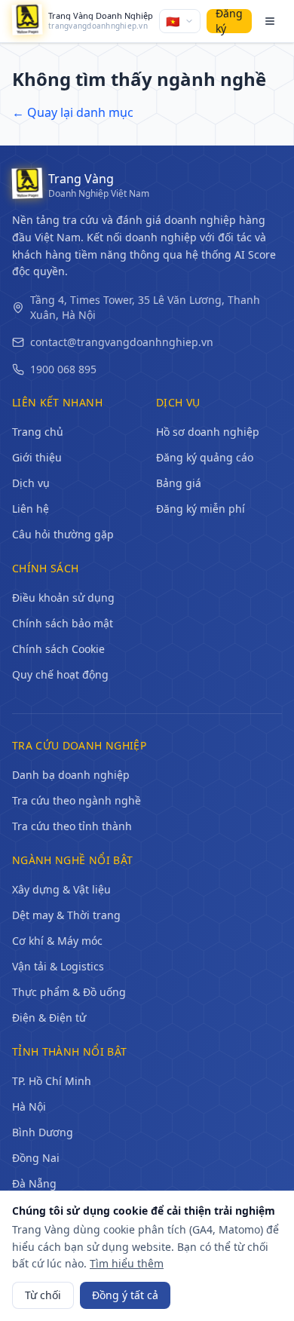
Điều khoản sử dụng (63, 597)
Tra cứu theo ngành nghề (76, 800)
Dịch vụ (31, 483)
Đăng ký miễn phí (200, 508)
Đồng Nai (36, 1158)
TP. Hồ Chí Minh (51, 1081)
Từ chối (43, 1295)
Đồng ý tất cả (125, 1295)
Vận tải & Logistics (58, 966)
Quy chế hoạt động (60, 674)
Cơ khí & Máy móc (57, 940)
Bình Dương (42, 1132)
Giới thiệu (37, 457)
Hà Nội (29, 1106)
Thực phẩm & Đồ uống (69, 992)
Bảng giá (178, 483)
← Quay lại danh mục (72, 112)
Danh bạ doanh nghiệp (71, 775)
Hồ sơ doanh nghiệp (207, 431)
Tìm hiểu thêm (127, 1263)
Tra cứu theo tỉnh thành (72, 826)
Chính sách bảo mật (62, 623)
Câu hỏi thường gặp (63, 534)
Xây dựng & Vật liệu (61, 889)
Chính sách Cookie (58, 649)
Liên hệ (30, 508)
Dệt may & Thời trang (66, 915)
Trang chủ (37, 431)
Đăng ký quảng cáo (204, 457)
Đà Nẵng (34, 1183)
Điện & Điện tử (49, 1017)
